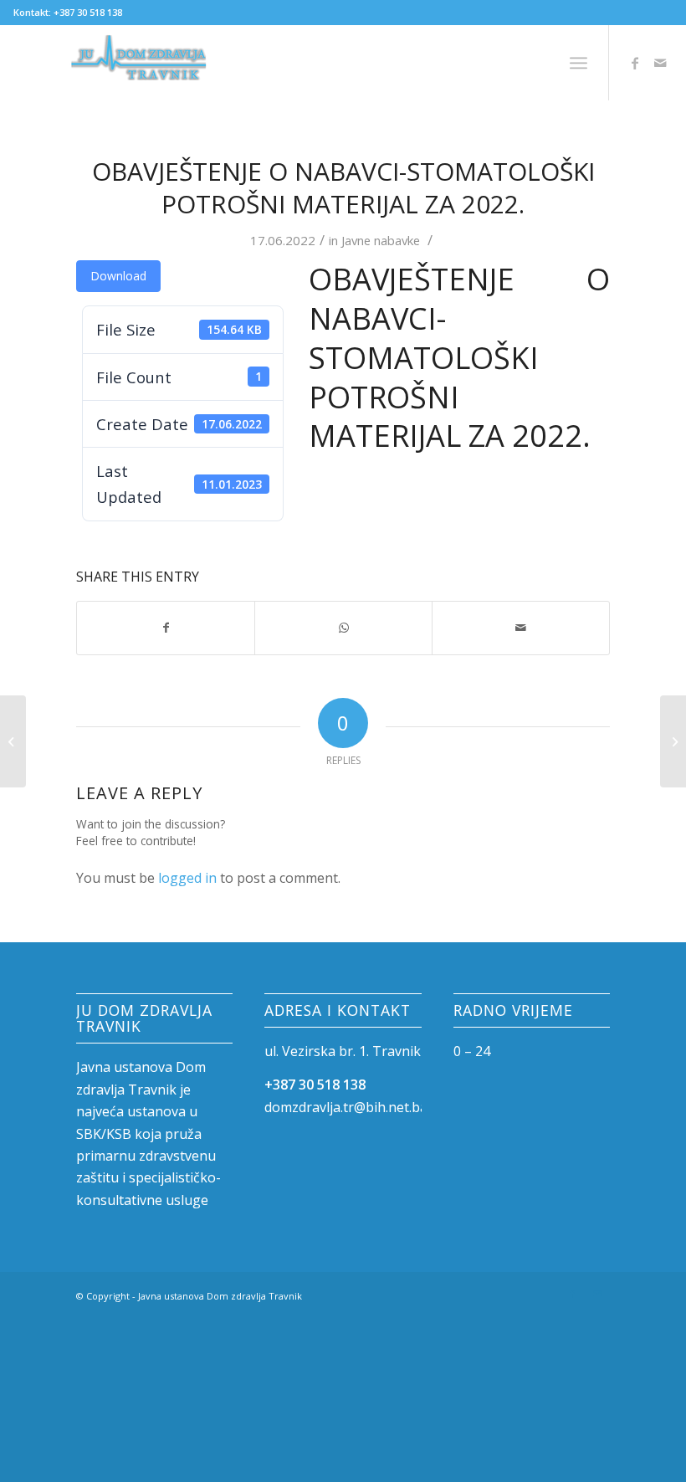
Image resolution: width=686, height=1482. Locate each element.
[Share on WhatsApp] (343, 628)
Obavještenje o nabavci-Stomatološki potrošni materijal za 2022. (343, 187)
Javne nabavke (380, 240)
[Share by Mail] (521, 628)
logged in (187, 878)
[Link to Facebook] (635, 62)
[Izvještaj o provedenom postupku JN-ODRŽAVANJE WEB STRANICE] (13, 741)
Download (118, 276)
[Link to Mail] (660, 62)
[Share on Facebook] (165, 628)
